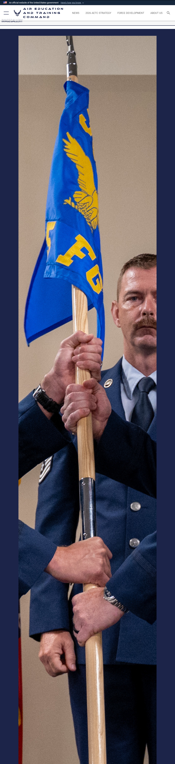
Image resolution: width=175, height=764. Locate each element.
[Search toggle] (169, 13)
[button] (73, 2)
